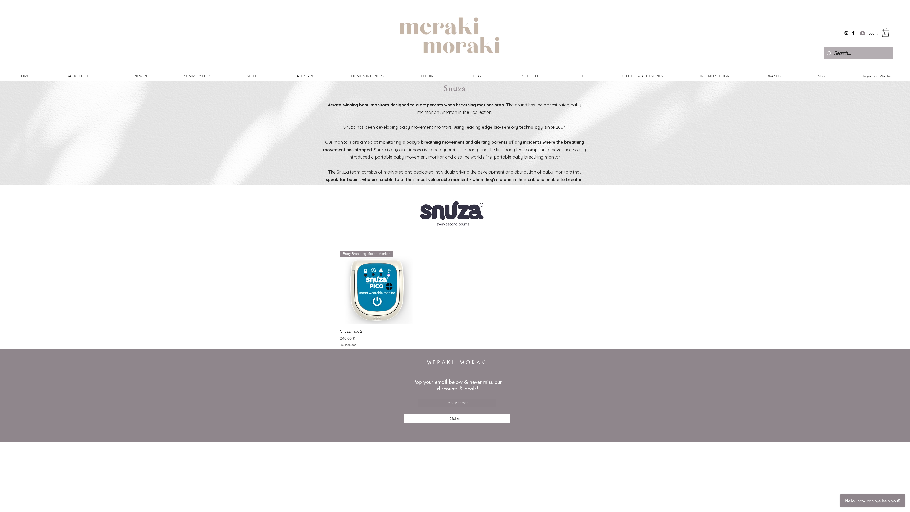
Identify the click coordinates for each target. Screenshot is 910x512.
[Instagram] (846, 33)
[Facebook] (853, 33)
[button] (885, 32)
